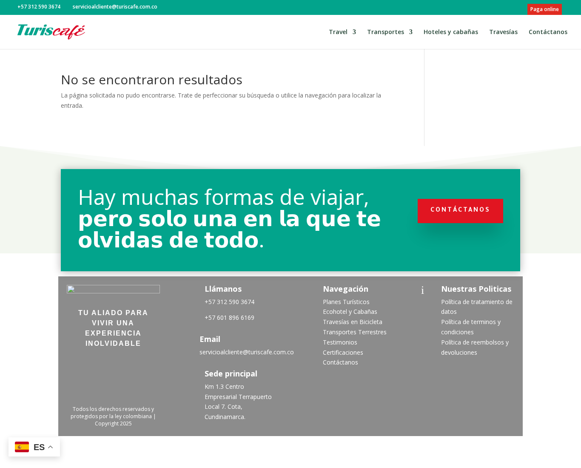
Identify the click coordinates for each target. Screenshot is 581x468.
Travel (338, 32)
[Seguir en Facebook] (78, 366)
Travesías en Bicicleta (352, 322)
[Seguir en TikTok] (122, 366)
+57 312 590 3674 (229, 302)
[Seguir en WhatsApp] (113, 388)
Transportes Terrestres (355, 332)
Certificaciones (343, 352)
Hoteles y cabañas (451, 32)
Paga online (544, 9)
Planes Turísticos (346, 302)
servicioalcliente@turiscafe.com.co (246, 352)
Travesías (503, 32)
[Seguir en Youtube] (144, 366)
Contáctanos (548, 32)
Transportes (385, 32)
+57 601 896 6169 (229, 317)
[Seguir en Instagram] (100, 366)
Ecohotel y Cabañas (350, 311)
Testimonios (340, 342)
